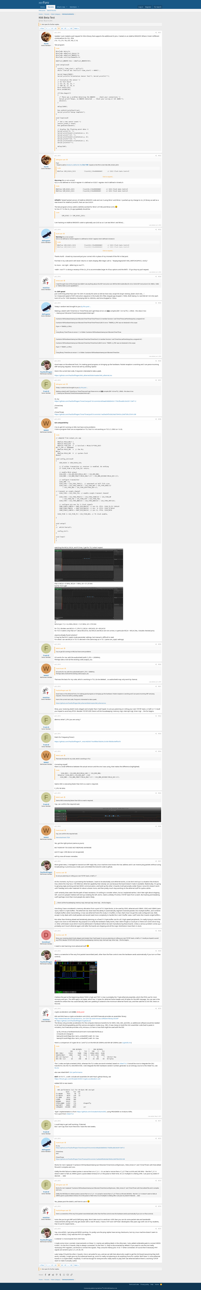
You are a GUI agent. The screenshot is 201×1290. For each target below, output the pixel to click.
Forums (51, 7)
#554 (159, 276)
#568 (159, 931)
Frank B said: (60, 668)
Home (42, 7)
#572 (159, 1138)
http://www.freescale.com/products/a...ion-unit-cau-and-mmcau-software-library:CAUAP (86, 1018)
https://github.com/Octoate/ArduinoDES (91, 1112)
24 (62, 28)
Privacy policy (144, 1284)
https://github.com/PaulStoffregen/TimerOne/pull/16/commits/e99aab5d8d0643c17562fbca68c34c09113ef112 (95, 401)
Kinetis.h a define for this (77, 165)
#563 (159, 733)
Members (73, 7)
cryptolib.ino (126, 1043)
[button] (66, 7)
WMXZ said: (59, 648)
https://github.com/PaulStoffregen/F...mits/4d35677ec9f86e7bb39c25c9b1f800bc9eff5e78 (88, 741)
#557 (159, 380)
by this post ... (86, 306)
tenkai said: (59, 281)
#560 (159, 664)
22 (55, 28)
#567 (159, 861)
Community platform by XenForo (100, 1288)
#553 (159, 229)
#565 (159, 793)
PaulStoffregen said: (62, 690)
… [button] (49, 28)
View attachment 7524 (63, 837)
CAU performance (75, 1072)
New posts (42, 10)
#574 (159, 1206)
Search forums (51, 10)
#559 (159, 644)
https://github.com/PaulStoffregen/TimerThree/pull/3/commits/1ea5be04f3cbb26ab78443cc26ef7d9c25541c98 (95, 414)
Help (151, 1284)
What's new (61, 7)
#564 (159, 751)
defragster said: (61, 160)
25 (65, 28)
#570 (159, 1008)
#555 (159, 303)
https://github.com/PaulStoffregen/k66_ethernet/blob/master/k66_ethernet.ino (83, 375)
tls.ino (57, 1068)
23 (58, 28)
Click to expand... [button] (108, 177)
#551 (159, 32)
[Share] (156, 32)
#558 (159, 419)
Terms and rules (134, 1284)
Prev (42, 28)
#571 (159, 1121)
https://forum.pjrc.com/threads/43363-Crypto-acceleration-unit (77, 1079)
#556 (159, 361)
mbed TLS (123, 1063)
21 (52, 28)
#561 (159, 686)
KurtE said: (59, 234)
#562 (159, 716)
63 (71, 28)
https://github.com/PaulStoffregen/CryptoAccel (74, 1021)
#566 (159, 826)
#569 (159, 951)
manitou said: (60, 873)
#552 (159, 155)
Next (75, 28)
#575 (159, 1229)
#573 (159, 1181)
